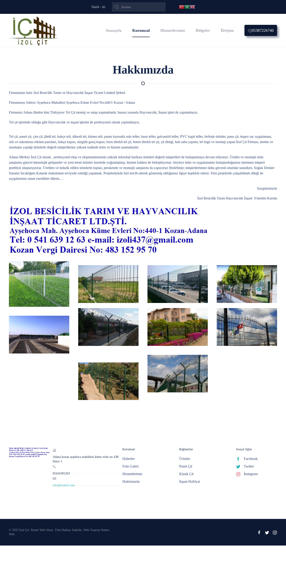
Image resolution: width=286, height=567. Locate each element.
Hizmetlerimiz (172, 30)
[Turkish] (181, 6)
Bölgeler (203, 30)
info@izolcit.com (64, 485)
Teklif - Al (98, 7)
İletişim (227, 30)
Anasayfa (113, 30)
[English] (192, 6)
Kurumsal (141, 30)
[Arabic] (187, 6)
